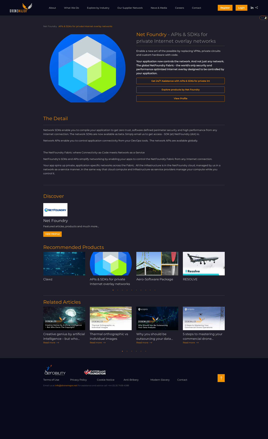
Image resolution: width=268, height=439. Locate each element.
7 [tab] (141, 290)
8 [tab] (145, 290)
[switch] (263, 18)
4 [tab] (127, 290)
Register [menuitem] (225, 7)
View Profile (180, 98)
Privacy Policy (78, 379)
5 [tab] (131, 290)
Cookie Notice (105, 379)
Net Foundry (50, 26)
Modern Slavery (160, 379)
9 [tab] (150, 290)
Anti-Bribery (131, 379)
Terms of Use (51, 379)
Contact (182, 379)
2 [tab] (117, 290)
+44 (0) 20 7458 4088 (118, 385)
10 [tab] (154, 290)
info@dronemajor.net (66, 385)
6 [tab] (136, 290)
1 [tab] (113, 290)
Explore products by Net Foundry (181, 89)
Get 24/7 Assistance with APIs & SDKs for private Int (180, 81)
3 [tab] (122, 290)
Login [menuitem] (241, 7)
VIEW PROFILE (52, 234)
